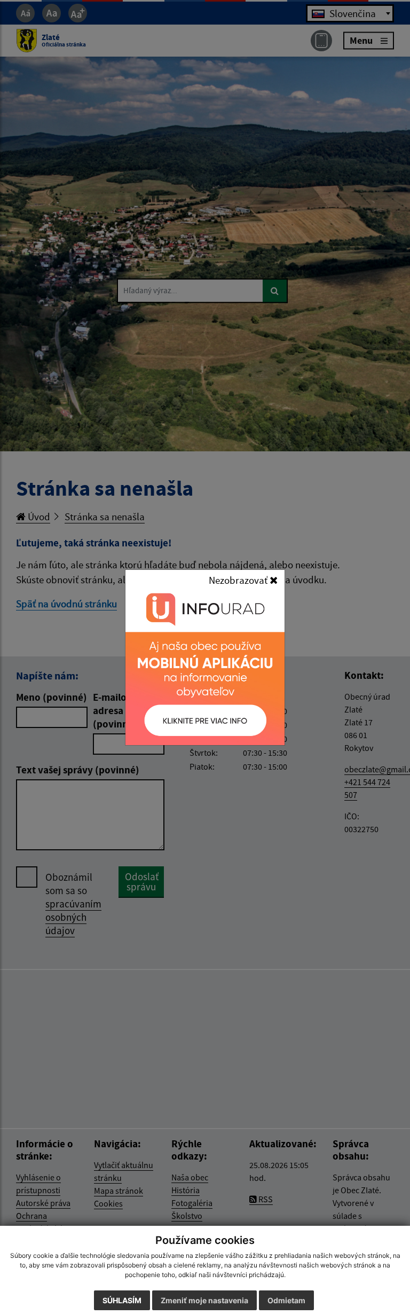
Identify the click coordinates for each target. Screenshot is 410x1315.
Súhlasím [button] (121, 1300)
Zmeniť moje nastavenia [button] (204, 1300)
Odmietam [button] (286, 1300)
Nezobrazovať (239, 580)
